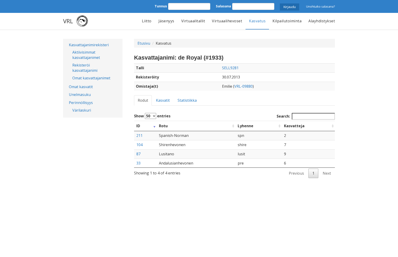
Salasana (223, 6)
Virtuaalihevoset (227, 20)
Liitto (147, 20)
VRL (68, 21)
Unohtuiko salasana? (320, 6)
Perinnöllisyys (81, 102)
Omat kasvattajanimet (91, 78)
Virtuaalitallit (193, 20)
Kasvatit (163, 100)
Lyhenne (245, 125)
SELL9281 (230, 67)
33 (138, 163)
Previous (296, 173)
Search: (283, 116)
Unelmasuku (80, 94)
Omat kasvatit (81, 86)
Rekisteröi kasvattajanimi (84, 68)
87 (138, 153)
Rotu (163, 125)
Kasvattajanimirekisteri (89, 44)
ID (138, 125)
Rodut (143, 100)
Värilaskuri (81, 110)
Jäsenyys (166, 20)
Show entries (152, 115)
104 (139, 144)
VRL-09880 (243, 86)
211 (139, 135)
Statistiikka (187, 100)
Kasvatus (257, 20)
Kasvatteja (294, 125)
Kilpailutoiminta (286, 20)
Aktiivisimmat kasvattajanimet (86, 55)
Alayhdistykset (321, 20)
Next (327, 173)
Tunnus (161, 6)
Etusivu (144, 43)
